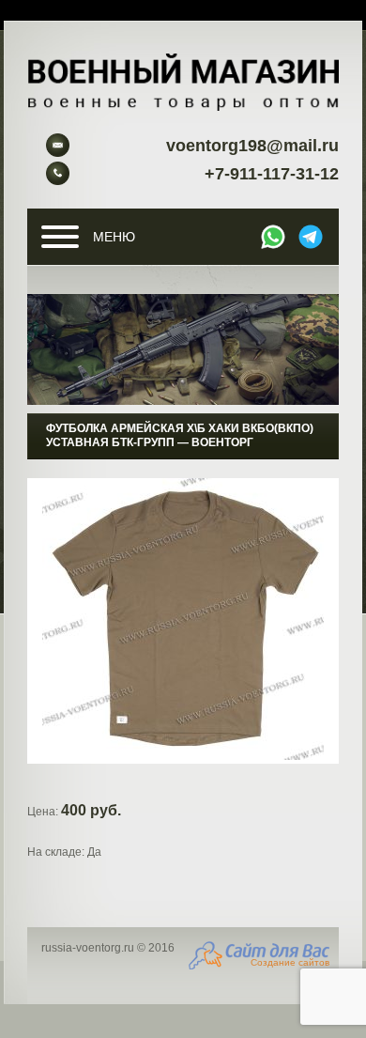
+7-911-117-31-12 (272, 173)
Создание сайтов (290, 962)
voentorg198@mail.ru (252, 145)
